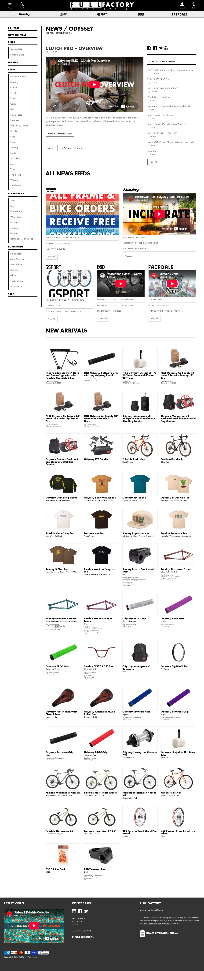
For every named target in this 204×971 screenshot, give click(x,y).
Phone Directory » (83, 937)
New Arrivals (66, 330)
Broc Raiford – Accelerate (160, 115)
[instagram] (149, 48)
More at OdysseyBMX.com (60, 133)
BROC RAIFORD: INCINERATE (162, 88)
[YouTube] (166, 48)
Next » (78, 147)
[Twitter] (161, 48)
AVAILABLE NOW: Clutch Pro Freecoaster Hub (170, 142)
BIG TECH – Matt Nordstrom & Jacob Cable (169, 106)
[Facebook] (155, 48)
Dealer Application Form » (162, 933)
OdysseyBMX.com (63, 33)
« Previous (67, 147)
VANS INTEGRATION (158, 79)
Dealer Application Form (152, 923)
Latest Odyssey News (161, 61)
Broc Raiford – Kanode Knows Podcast (166, 124)
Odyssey (81, 28)
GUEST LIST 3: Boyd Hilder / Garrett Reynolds (170, 70)
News (54, 28)
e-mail (167, 923)
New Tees (152, 151)
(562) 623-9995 (84, 931)
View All (153, 161)
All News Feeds (68, 173)
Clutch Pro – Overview (74, 48)
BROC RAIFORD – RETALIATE (162, 133)
